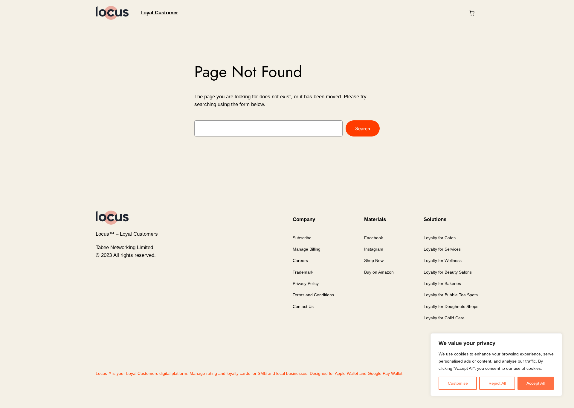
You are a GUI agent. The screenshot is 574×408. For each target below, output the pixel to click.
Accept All (535, 383)
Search (362, 128)
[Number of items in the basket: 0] (472, 13)
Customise (458, 383)
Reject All (497, 383)
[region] (496, 364)
